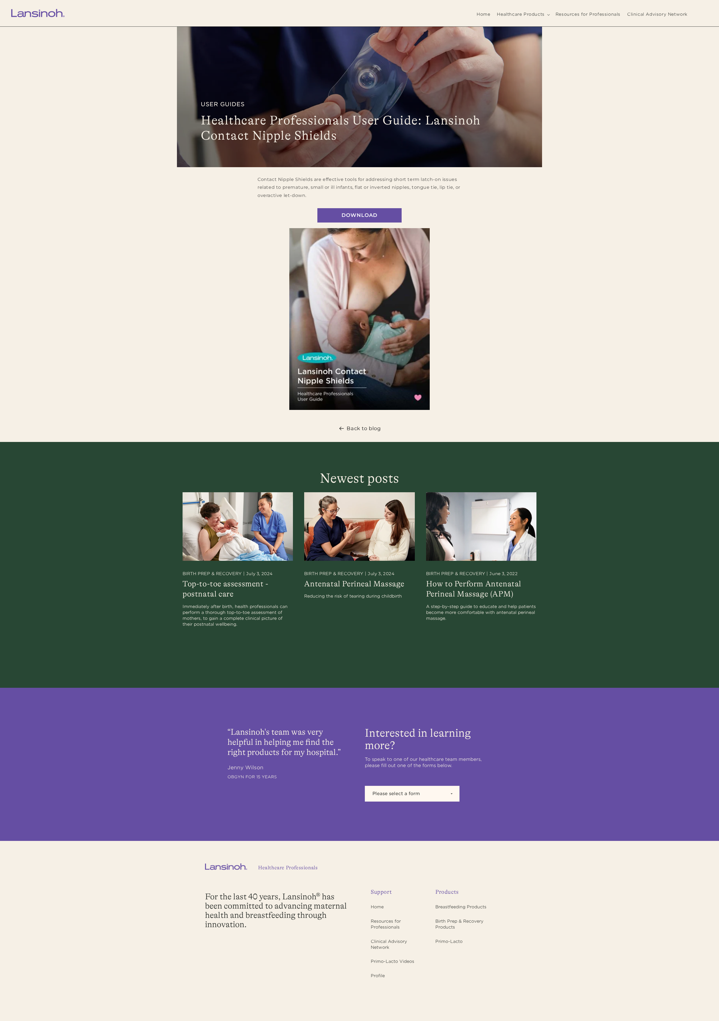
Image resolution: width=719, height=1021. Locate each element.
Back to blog (364, 428)
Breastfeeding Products (460, 906)
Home (377, 906)
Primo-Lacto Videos (392, 961)
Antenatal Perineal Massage (354, 584)
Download (359, 215)
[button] (522, 14)
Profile (378, 975)
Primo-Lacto (449, 941)
